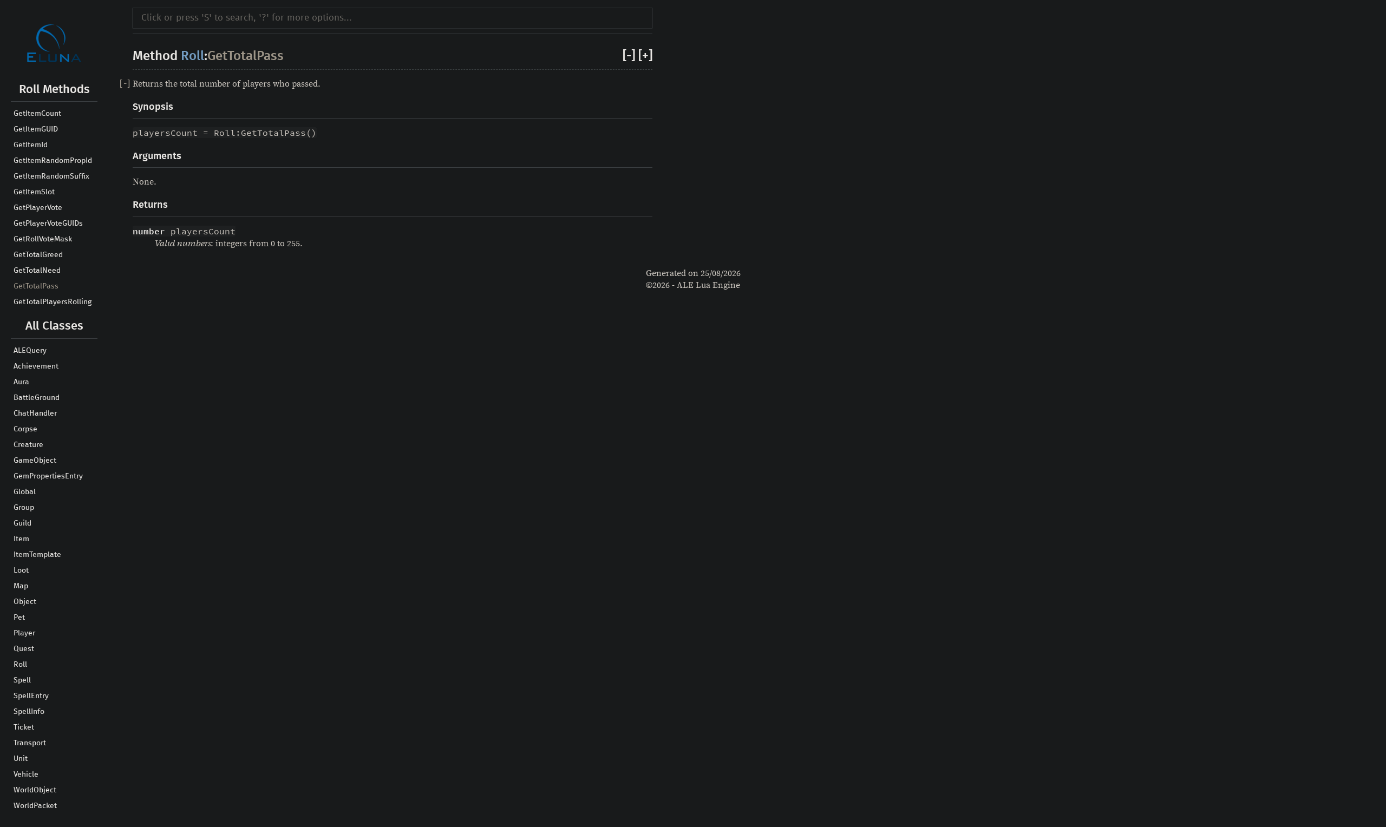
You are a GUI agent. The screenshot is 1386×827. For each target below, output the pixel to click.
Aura (21, 382)
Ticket (24, 727)
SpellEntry (31, 696)
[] (125, 84)
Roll (20, 664)
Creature (28, 445)
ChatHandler (35, 413)
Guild (22, 523)
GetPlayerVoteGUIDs (48, 223)
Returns (150, 205)
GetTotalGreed (38, 255)
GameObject (35, 460)
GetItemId (31, 145)
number (149, 231)
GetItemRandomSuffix (51, 176)
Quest (24, 649)
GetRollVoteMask (43, 239)
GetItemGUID (36, 129)
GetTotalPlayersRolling (52, 302)
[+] (645, 56)
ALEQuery (30, 351)
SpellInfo (29, 712)
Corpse (25, 429)
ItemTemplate (37, 555)
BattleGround (37, 398)
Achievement (36, 366)
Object (25, 602)
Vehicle (26, 774)
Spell (22, 680)
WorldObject (35, 790)
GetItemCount (37, 113)
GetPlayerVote (38, 208)
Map (21, 586)
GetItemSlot (34, 192)
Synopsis (153, 107)
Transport (30, 743)
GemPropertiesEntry (48, 476)
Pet (19, 617)
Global (25, 492)
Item (21, 539)
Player (24, 633)
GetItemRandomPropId (53, 161)
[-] (629, 56)
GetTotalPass (36, 286)
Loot (21, 570)
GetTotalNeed (37, 270)
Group (24, 507)
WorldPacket (35, 806)
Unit (21, 759)
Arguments (157, 156)
